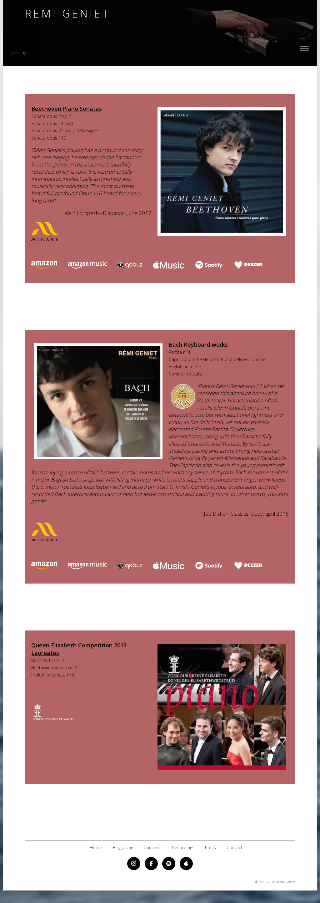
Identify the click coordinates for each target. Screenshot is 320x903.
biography (123, 847)
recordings (183, 847)
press (210, 847)
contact (234, 847)
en (14, 52)
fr (24, 52)
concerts (152, 847)
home (96, 847)
